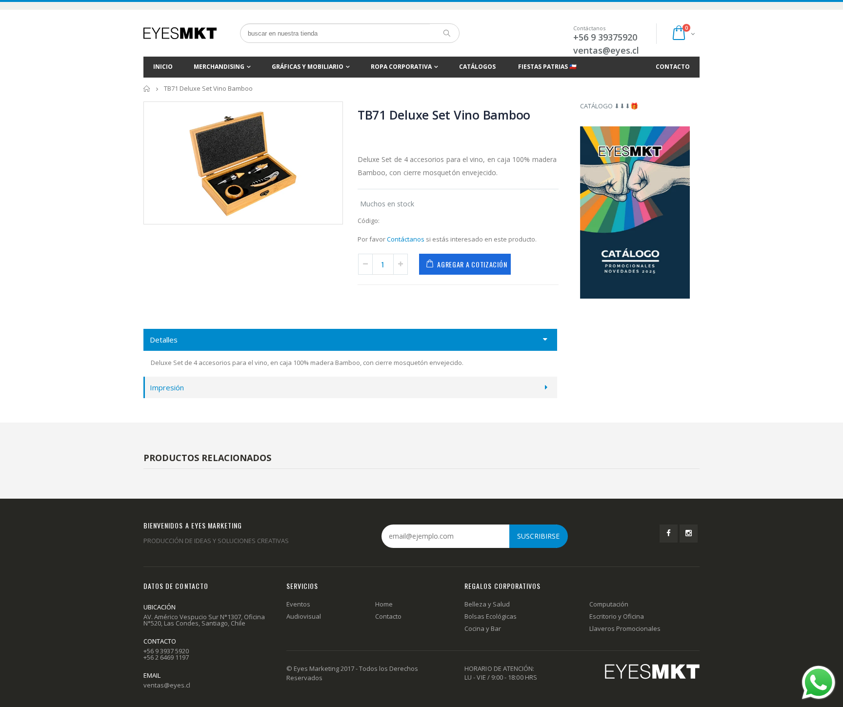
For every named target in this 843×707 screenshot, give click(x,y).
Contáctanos (405, 239)
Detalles (164, 339)
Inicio (147, 88)
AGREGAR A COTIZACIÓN (472, 264)
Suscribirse (538, 536)
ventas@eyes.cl (606, 50)
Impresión (167, 387)
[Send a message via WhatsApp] (818, 682)
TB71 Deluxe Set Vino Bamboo (444, 114)
